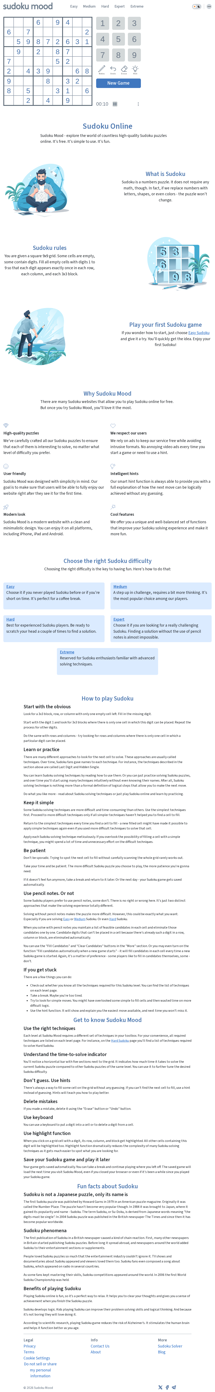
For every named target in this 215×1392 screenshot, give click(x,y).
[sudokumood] (27, 6)
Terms (29, 1352)
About (96, 1352)
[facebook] (167, 1387)
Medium (89, 6)
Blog (161, 1352)
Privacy (30, 1346)
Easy (73, 6)
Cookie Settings (37, 1358)
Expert (119, 6)
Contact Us (100, 1346)
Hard (105, 6)
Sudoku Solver (170, 1346)
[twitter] (160, 1387)
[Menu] (209, 6)
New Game (118, 83)
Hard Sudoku (120, 1040)
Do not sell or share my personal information (40, 1370)
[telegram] (173, 1387)
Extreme (136, 6)
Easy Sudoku (199, 333)
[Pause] (115, 104)
